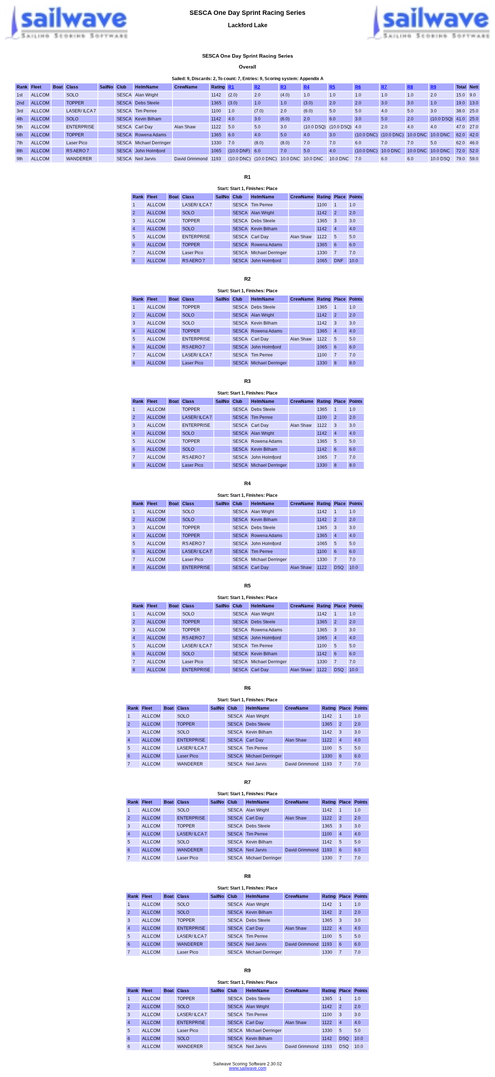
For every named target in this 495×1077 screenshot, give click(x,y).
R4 (306, 87)
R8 (410, 87)
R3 (283, 87)
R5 (332, 87)
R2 (257, 87)
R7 (384, 87)
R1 (231, 87)
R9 (433, 87)
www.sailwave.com (247, 1068)
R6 (358, 87)
